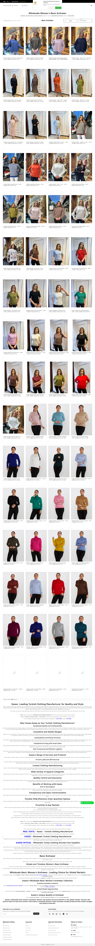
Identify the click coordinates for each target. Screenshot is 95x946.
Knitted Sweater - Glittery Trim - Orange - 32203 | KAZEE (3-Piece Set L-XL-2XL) (58, 100)
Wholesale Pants (6, 930)
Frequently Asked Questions (32, 934)
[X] (60, 914)
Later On (51, 7)
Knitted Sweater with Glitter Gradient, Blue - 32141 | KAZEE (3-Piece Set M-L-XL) (13, 58)
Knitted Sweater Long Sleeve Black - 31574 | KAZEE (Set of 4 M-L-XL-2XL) (13, 521)
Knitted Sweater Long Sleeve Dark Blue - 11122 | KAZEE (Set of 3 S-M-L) (81, 563)
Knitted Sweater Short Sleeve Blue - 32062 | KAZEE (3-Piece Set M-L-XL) (58, 269)
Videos (26, 5)
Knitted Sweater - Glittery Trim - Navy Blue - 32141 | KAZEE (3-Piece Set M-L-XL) (81, 58)
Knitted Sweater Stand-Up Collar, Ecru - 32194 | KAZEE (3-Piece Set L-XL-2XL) (12, 269)
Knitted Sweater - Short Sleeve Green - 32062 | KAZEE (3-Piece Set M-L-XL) (12, 311)
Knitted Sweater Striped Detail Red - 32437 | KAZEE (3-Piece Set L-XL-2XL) (81, 395)
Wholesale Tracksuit (7, 937)
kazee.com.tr (23, 1)
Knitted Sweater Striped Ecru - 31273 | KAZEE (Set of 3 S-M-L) (80, 689)
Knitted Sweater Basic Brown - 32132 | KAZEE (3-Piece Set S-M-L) (57, 227)
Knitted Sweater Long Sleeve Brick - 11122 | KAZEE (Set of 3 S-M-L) (13, 605)
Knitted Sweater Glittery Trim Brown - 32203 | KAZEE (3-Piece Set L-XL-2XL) (35, 100)
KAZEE (27, 836)
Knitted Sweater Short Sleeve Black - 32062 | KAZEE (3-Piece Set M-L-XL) (36, 311)
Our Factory (28, 930)
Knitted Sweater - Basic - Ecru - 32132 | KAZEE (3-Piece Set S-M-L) (58, 185)
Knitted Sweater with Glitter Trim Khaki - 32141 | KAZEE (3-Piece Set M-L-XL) (35, 58)
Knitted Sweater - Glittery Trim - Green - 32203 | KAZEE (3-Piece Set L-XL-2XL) (81, 100)
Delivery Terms (51, 925)
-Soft (47, 944)
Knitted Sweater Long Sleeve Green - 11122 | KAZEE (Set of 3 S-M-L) (36, 521)
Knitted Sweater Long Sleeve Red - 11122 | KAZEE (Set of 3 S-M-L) (58, 605)
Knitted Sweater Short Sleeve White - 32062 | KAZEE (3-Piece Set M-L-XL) (57, 311)
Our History (28, 928)
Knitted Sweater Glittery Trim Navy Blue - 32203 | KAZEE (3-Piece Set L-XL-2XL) (13, 100)
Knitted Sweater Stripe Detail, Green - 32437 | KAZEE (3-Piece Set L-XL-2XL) (57, 395)
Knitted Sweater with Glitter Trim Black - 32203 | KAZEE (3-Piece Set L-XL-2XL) (35, 143)
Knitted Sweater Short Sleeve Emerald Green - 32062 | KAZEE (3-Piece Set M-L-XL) (81, 311)
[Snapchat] (84, 914)
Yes (58, 7)
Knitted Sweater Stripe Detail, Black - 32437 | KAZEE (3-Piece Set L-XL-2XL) (81, 353)
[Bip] (63, 914)
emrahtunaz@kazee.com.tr (77, 936)
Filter (70, 20)
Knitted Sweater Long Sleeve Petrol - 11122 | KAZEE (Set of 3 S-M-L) (81, 647)
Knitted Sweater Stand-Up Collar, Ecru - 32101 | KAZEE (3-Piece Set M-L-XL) (12, 437)
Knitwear (12, 20)
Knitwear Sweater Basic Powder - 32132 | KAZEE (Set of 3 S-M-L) (35, 227)
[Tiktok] (70, 914)
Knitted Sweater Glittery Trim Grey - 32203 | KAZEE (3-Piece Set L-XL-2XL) (58, 143)
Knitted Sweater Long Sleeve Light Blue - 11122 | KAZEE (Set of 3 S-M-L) (35, 605)
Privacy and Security (52, 934)
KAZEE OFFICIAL (23, 842)
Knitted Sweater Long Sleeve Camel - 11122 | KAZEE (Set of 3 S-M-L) (81, 521)
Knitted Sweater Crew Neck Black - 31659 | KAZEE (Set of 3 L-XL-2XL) (36, 689)
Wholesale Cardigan (7, 939)
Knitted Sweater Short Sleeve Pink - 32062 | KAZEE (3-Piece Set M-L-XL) (13, 353)
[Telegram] (67, 914)
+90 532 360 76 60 (75, 932)
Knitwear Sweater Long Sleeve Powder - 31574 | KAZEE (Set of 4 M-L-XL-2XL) (35, 437)
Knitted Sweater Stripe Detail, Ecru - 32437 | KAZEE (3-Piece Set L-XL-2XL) (35, 353)
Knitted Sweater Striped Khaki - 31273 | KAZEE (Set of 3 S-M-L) (58, 689)
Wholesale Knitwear (7, 932)
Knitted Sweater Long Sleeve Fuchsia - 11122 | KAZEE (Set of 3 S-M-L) (35, 563)
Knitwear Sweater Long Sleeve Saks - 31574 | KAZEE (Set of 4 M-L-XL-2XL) (12, 479)
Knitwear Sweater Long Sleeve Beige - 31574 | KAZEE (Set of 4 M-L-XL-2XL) (80, 437)
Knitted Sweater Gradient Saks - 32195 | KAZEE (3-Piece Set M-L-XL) (13, 185)
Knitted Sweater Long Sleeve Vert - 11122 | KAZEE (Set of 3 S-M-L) (13, 563)
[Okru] (77, 914)
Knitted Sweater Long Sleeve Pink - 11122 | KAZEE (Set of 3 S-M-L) (58, 521)
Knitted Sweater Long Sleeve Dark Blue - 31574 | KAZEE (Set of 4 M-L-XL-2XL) (58, 437)
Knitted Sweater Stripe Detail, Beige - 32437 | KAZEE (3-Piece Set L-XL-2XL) (59, 353)
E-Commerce (51, 944)
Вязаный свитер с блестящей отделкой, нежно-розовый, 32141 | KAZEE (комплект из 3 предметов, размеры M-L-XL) (58, 58)
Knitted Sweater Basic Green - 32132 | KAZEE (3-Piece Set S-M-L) (12, 227)
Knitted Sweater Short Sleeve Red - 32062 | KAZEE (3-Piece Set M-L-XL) (81, 269)
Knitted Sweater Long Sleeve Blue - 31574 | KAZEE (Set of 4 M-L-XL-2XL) (81, 479)
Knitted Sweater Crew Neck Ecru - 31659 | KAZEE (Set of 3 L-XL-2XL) (13, 689)
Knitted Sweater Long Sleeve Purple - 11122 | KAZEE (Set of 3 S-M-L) (13, 647)
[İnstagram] (53, 914)
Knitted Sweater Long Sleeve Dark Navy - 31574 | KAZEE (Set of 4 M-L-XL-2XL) (58, 479)
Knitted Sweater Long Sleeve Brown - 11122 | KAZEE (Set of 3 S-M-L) (81, 605)
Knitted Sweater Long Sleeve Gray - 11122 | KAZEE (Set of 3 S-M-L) (59, 647)
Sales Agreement (52, 930)
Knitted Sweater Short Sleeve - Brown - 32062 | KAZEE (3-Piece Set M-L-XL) (35, 269)
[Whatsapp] (56, 914)
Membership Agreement (53, 928)
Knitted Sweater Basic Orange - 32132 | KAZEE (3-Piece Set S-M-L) (35, 185)
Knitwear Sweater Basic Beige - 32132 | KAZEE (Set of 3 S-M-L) (81, 227)
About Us (28, 925)
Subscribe (36, 913)
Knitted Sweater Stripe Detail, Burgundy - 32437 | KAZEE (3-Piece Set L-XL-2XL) (35, 395)
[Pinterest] (80, 914)
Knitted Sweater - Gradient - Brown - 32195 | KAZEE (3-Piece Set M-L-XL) (81, 143)
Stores (16, 5)
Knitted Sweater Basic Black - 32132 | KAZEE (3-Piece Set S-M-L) (80, 185)
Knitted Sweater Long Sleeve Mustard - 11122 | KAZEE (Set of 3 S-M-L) (57, 563)
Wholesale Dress (6, 928)
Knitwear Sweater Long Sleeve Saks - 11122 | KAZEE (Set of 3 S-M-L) (36, 647)
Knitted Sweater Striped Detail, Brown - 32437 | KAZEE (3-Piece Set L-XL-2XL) (12, 395)
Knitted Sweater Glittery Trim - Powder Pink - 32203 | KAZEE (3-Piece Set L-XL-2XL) (13, 143)
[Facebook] (49, 914)
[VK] (74, 914)
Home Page (7, 20)
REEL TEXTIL (29, 831)
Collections (6, 5)
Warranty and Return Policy (54, 932)
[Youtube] (87, 914)
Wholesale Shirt (6, 925)
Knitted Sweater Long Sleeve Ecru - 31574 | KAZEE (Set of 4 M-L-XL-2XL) (36, 479)
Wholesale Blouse (7, 934)
